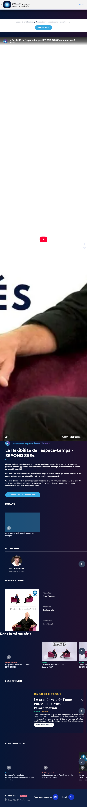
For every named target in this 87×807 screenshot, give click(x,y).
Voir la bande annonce (44, 725)
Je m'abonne (43, 28)
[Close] (1, 4)
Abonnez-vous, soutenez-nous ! (22, 495)
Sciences (8, 460)
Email (64, 797)
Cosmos (17, 460)
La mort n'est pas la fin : (19, 777)
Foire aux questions (43, 797)
